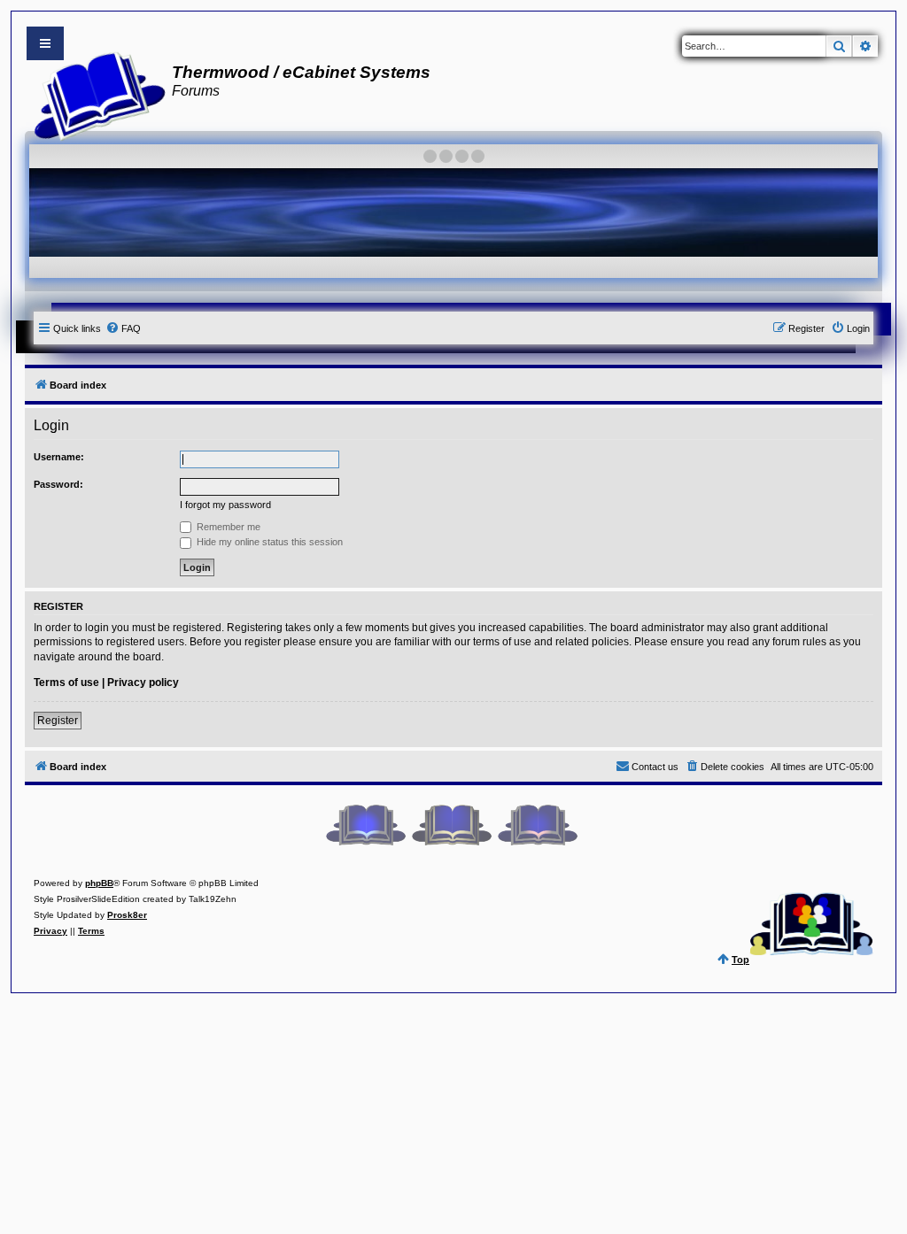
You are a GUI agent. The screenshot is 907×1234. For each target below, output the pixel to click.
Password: (58, 484)
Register (57, 720)
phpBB (99, 883)
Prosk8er (127, 915)
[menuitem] (123, 328)
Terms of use (66, 682)
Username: (59, 456)
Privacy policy (143, 682)
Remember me (227, 526)
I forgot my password (225, 504)
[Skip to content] (45, 43)
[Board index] (94, 94)
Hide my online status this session (268, 541)
